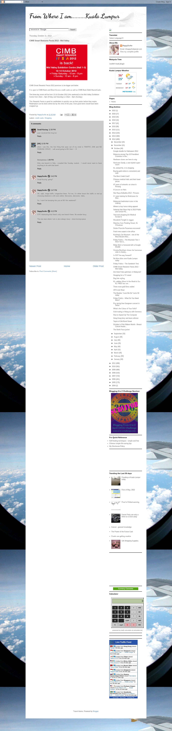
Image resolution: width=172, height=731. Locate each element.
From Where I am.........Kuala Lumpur (74, 16)
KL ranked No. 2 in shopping (123, 168)
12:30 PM (52, 130)
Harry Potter (114, 667)
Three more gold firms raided (123, 287)
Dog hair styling (119, 278)
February (117, 356)
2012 (114, 139)
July (115, 340)
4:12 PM (54, 211)
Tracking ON (130, 697)
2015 (114, 130)
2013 (114, 136)
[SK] (39, 144)
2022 (114, 110)
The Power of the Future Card (122, 532)
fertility (113, 648)
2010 (114, 366)
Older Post (98, 266)
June (116, 343)
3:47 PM (54, 190)
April (116, 350)
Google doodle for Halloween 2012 (125, 151)
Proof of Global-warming (130, 502)
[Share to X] (70, 114)
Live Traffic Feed (123, 642)
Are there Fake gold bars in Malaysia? (127, 272)
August (117, 337)
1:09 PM (50, 160)
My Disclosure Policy (117, 446)
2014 (114, 133)
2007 (114, 376)
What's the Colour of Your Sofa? (125, 309)
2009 (114, 370)
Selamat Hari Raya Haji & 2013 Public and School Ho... (127, 211)
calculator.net (137, 630)
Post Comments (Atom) (48, 271)
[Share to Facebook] (73, 114)
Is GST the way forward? (122, 255)
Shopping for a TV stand (122, 275)
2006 (114, 379)
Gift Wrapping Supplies (130, 541)
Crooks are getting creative (121, 536)
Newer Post (35, 266)
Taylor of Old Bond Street (122, 321)
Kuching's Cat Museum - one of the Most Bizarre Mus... (126, 236)
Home (67, 266)
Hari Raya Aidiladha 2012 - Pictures (126, 193)
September (118, 334)
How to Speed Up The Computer (125, 315)
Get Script (116, 697)
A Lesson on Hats (119, 190)
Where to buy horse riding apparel (125, 206)
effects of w (114, 658)
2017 (114, 123)
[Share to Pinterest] (75, 114)
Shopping (48, 118)
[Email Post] (61, 115)
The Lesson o (115, 662)
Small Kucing (42, 130)
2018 (114, 120)
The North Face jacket (121, 330)
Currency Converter (125, 589)
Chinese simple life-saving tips (120, 443)
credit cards (39, 118)
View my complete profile (129, 52)
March (116, 353)
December (118, 142)
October (117, 148)
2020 (114, 114)
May (116, 346)
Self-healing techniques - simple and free (124, 441)
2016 (114, 126)
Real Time (123, 697)
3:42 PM (54, 176)
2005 (114, 382)
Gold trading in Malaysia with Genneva (127, 312)
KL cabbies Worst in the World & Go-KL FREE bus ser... (126, 282)
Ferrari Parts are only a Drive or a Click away (130, 516)
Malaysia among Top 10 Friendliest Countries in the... (126, 155)
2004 (114, 385)
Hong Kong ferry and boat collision (125, 318)
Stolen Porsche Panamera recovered (126, 228)
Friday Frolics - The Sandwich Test (126, 264)
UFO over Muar (119, 290)
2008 (114, 373)
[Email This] (65, 114)
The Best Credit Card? (121, 176)
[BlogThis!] (68, 114)
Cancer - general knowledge (121, 527)
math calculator (126, 630)
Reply (39, 136)
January (117, 359)
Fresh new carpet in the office (124, 231)
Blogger (95, 711)
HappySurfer (42, 176)
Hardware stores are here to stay (125, 159)
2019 (114, 117)
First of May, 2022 (128, 490)
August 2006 (114, 671)
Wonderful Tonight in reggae (123, 220)
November (118, 145)
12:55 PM (44, 144)
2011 (114, 363)
